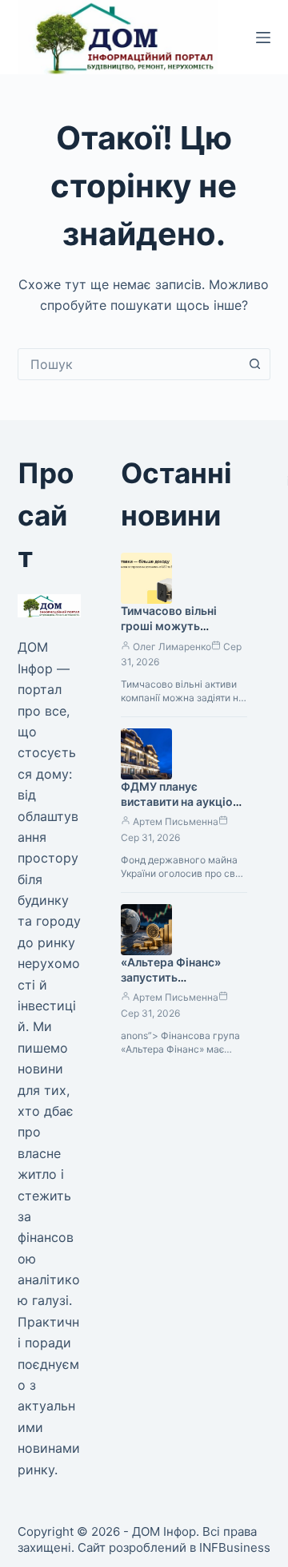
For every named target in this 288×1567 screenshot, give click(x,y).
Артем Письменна (175, 821)
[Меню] (263, 37)
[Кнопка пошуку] (254, 364)
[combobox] (129, 364)
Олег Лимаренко (172, 647)
